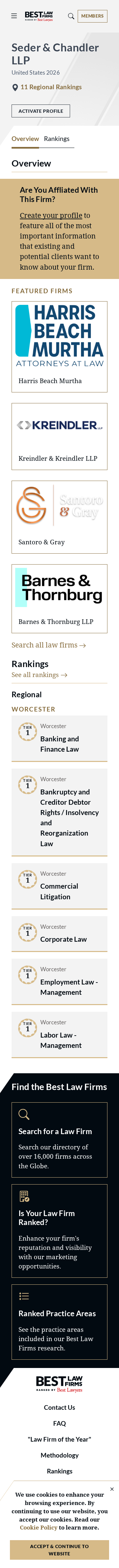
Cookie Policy (39, 1527)
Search (59, 1140)
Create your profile (51, 215)
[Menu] (14, 16)
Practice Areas (59, 1322)
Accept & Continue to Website (59, 1549)
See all (36, 674)
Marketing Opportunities (59, 1231)
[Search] (71, 16)
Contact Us (59, 1407)
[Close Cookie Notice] (108, 1489)
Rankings (59, 1471)
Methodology (60, 1455)
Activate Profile (41, 111)
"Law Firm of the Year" (59, 1439)
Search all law (45, 644)
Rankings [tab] (56, 138)
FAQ (59, 1423)
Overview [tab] (25, 138)
